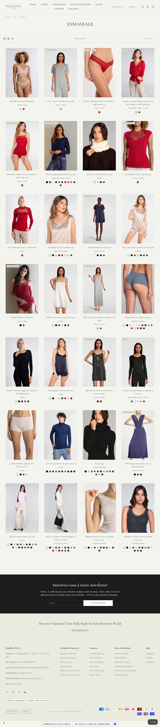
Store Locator (95, 675)
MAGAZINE (73, 9)
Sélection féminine (68, 653)
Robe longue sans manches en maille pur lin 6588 (99, 319)
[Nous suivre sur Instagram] (13, 692)
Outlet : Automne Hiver (70, 670)
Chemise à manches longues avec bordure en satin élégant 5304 (22, 392)
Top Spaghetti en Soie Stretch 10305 (61, 390)
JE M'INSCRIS (98, 603)
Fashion (149, 658)
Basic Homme (66, 666)
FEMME (33, 4)
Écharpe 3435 (99, 464)
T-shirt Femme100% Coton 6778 (99, 247)
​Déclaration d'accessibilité (125, 670)
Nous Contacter (96, 658)
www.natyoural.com (80, 630)
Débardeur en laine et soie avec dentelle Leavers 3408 (99, 538)
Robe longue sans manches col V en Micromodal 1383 (138, 465)
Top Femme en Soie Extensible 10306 (61, 247)
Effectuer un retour (122, 662)
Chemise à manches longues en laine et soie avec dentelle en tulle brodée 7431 (138, 102)
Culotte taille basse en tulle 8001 (22, 317)
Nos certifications (97, 670)
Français (131, 7)
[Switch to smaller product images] (8, 38)
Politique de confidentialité (16, 700)
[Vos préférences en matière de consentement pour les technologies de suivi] (4, 723)
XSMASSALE (22, 17)
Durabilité (150, 662)
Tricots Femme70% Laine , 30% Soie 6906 (22, 247)
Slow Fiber (94, 666)
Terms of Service (121, 653)
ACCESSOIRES (59, 4)
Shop (14, 17)
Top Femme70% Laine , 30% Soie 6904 (138, 174)
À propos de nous (97, 653)
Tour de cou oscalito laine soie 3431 (99, 174)
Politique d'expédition (123, 666)
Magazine (150, 653)
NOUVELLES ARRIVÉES (80, 4)
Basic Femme (66, 662)
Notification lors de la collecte (57, 724)
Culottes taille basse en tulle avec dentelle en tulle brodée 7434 (99, 102)
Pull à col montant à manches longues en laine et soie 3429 (60, 538)
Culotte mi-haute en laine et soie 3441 (138, 317)
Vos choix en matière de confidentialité (92, 724)
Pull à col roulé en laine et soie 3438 (22, 537)
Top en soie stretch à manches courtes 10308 (138, 247)
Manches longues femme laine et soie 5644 (61, 174)
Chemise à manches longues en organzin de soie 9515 (138, 392)
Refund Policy (120, 658)
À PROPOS (59, 9)
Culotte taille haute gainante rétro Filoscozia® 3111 (22, 465)
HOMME (44, 4)
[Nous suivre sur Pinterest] (19, 692)
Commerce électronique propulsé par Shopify (70, 711)
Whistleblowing (121, 675)
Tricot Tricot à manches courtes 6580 (60, 101)
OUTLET (99, 4)
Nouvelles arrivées (68, 658)
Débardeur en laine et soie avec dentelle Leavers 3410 (138, 538)
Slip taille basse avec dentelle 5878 (22, 101)
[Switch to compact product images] (12, 38)
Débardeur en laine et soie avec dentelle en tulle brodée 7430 (22, 176)
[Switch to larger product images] (5, 38)
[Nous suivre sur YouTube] (25, 692)
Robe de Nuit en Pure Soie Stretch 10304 (60, 317)
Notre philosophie (97, 662)
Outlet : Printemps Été (69, 675)
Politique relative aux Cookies (38, 700)
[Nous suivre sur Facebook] (7, 692)
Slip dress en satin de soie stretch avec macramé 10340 (99, 392)
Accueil (8, 17)
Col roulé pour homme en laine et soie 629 (61, 464)
